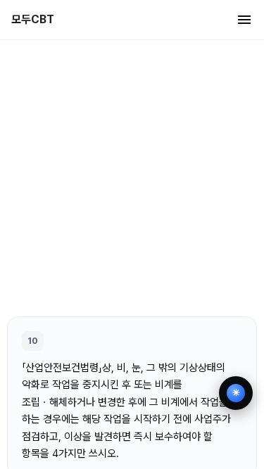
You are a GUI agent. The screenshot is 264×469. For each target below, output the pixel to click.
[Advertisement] (132, 177)
